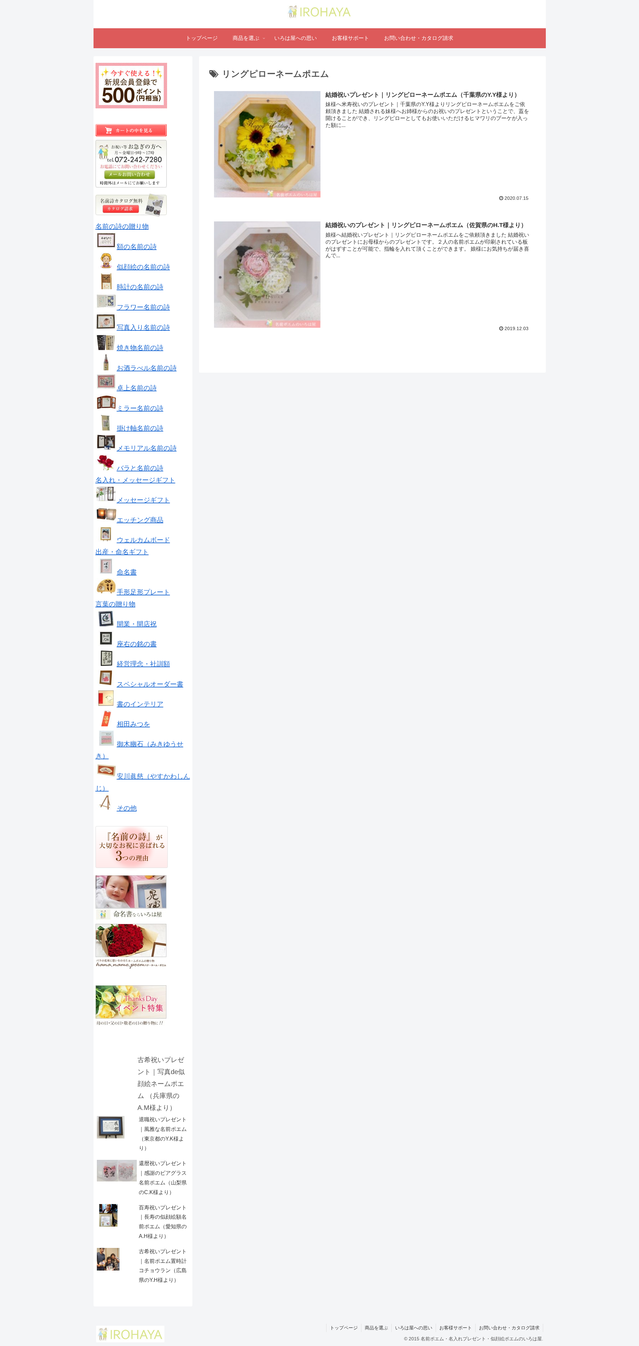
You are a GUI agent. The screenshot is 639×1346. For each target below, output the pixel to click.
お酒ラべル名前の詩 (147, 368)
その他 (127, 808)
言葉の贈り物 (115, 604)
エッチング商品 (140, 520)
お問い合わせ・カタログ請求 (509, 1327)
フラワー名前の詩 (143, 307)
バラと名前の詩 (140, 468)
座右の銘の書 (137, 644)
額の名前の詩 (137, 246)
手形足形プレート (143, 592)
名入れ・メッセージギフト (135, 480)
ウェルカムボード (143, 540)
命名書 (127, 572)
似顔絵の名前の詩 (143, 267)
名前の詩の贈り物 (122, 226)
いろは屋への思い (413, 1327)
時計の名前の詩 (140, 287)
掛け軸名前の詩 (140, 428)
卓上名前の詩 (137, 388)
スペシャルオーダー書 (150, 684)
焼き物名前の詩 (140, 347)
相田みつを (133, 724)
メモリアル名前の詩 (147, 448)
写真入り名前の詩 (143, 327)
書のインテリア (140, 704)
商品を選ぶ (376, 1327)
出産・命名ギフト (122, 551)
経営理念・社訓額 (143, 664)
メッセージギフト (143, 500)
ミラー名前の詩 (140, 408)
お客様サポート (455, 1327)
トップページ (344, 1327)
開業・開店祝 (137, 624)
